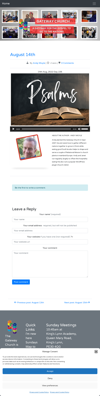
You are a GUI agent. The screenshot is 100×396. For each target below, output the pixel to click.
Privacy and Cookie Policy (39, 392)
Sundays (32, 342)
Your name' (50, 214)
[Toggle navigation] (94, 3)
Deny (50, 378)
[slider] (85, 128)
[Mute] (79, 129)
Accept (50, 371)
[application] (50, 129)
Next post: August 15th (75, 302)
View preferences (50, 385)
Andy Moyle (39, 63)
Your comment (50, 248)
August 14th (22, 54)
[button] (96, 351)
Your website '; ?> (50, 236)
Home (6, 3)
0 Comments (67, 63)
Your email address (50, 225)
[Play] (13, 129)
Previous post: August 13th (30, 302)
